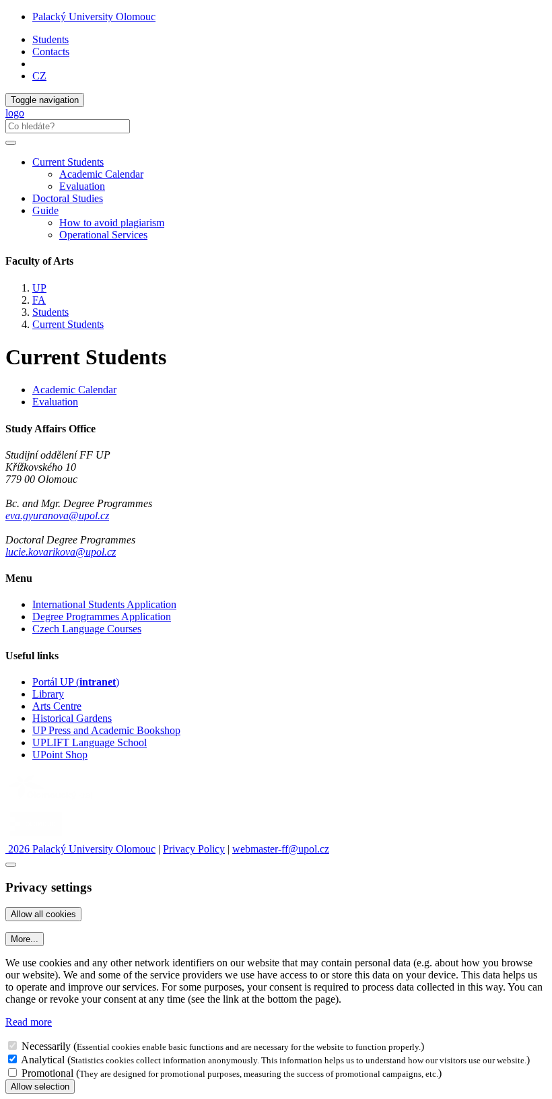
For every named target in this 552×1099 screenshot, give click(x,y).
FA (39, 300)
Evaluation (82, 186)
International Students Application (104, 604)
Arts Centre (56, 706)
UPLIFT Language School (89, 742)
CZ (39, 75)
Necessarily (46, 1046)
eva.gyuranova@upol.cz (57, 515)
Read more (28, 1022)
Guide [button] (45, 210)
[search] (10, 143)
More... (24, 939)
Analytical (43, 1059)
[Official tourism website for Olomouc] (36, 836)
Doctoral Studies (67, 198)
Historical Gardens (72, 718)
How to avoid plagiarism (111, 222)
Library (48, 694)
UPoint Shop (60, 754)
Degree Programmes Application (101, 616)
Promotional (47, 1073)
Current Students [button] (68, 162)
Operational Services (103, 234)
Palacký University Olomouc (94, 16)
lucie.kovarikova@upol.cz (60, 552)
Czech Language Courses (86, 628)
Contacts (50, 51)
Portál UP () (75, 682)
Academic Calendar (101, 174)
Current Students (68, 324)
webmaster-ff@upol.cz (280, 849)
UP (39, 288)
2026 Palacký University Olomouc (80, 849)
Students (50, 39)
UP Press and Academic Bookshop (106, 730)
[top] (10, 865)
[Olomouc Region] (51, 801)
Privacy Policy (194, 849)
